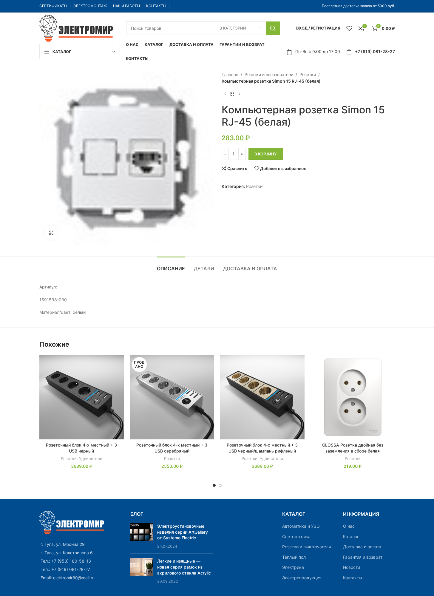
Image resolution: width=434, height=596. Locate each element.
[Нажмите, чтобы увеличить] (51, 232)
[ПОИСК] (273, 28)
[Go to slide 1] (214, 485)
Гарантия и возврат (362, 557)
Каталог (351, 536)
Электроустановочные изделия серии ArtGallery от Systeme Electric (182, 532)
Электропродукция (302, 577)
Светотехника (296, 536)
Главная (230, 74)
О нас (349, 526)
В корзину (265, 154)
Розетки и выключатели (269, 74)
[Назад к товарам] (232, 94)
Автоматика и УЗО (301, 526)
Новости (351, 567)
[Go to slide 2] (220, 485)
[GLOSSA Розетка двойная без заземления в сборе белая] (353, 397)
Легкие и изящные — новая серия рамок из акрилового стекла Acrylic (184, 566)
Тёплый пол (294, 557)
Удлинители (90, 458)
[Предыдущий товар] (225, 94)
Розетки (307, 74)
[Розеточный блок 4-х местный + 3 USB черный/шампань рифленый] (262, 397)
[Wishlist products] (349, 28)
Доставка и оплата (362, 546)
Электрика (293, 567)
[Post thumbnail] (141, 536)
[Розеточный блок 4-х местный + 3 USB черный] (81, 397)
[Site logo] (76, 27)
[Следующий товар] (239, 94)
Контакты (352, 577)
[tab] (171, 266)
